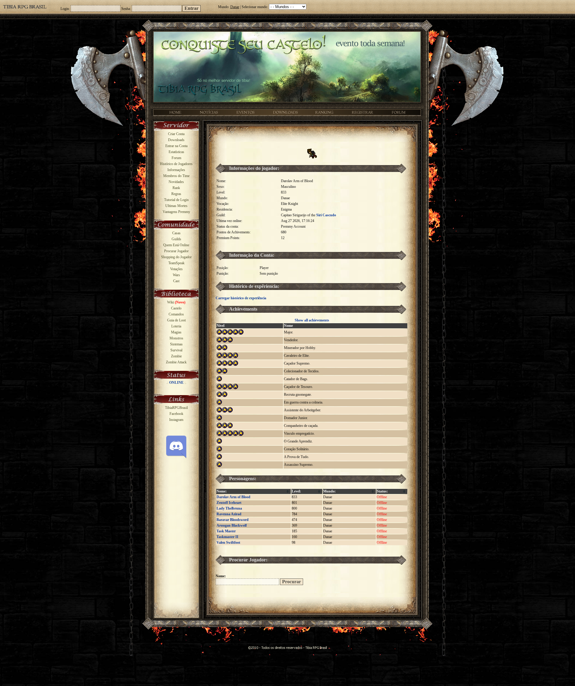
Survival (176, 350)
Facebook (176, 414)
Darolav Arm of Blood (233, 497)
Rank (176, 188)
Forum (176, 158)
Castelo (176, 308)
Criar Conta (176, 134)
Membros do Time (176, 176)
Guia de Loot (176, 320)
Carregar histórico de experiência (241, 298)
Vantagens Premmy (176, 212)
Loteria (176, 326)
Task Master (226, 531)
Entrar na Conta (176, 146)
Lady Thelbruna (229, 508)
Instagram (176, 420)
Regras (176, 194)
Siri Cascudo (326, 215)
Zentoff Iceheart (229, 503)
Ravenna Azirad (229, 514)
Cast (176, 281)
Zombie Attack (176, 362)
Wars (176, 275)
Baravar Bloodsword (233, 520)
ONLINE (176, 382)
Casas (176, 233)
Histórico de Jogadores (176, 164)
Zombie (176, 356)
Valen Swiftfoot (228, 542)
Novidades (176, 182)
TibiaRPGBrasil (176, 408)
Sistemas (176, 344)
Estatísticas (176, 152)
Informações (176, 170)
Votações (176, 269)
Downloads (176, 140)
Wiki (176, 302)
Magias (176, 332)
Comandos (176, 314)
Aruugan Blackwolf (232, 525)
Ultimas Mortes (176, 206)
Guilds (176, 239)
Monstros (176, 338)
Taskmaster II (227, 537)
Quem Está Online (176, 245)
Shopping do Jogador (176, 257)
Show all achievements (312, 320)
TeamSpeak (176, 263)
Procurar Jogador (176, 251)
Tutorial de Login (176, 200)
